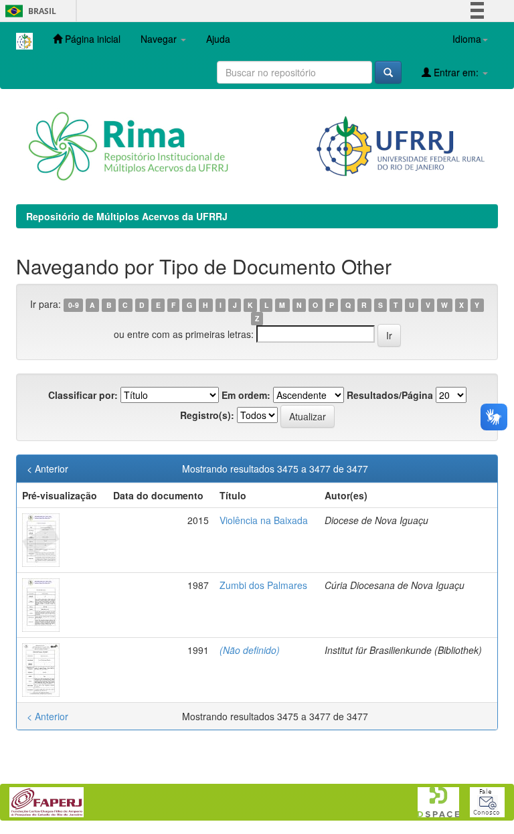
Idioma (466, 39)
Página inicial (91, 39)
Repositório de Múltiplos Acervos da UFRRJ (127, 216)
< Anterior (47, 468)
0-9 (73, 305)
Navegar (160, 39)
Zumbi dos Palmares (263, 585)
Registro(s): (207, 415)
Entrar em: (456, 72)
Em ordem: (246, 395)
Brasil (28, 11)
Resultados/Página (390, 395)
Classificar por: (83, 395)
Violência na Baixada (264, 520)
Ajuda (218, 39)
